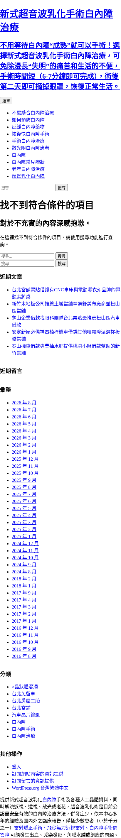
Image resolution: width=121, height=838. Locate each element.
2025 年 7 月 (24, 494)
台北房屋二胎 (26, 700)
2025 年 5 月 (24, 508)
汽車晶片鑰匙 (26, 714)
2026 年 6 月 (24, 416)
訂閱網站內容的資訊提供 (37, 773)
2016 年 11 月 (25, 635)
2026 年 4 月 (24, 430)
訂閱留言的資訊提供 (33, 780)
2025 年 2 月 (24, 529)
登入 (16, 766)
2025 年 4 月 (24, 515)
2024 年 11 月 (25, 550)
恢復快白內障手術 (30, 133)
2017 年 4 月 (24, 599)
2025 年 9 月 (24, 480)
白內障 (19, 155)
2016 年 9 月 (24, 649)
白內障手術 (23, 729)
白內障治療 (23, 736)
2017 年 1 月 (24, 621)
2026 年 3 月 (24, 437)
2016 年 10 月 (25, 642)
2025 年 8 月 (24, 487)
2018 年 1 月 (24, 585)
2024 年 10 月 (25, 557)
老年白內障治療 (28, 169)
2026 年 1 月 (24, 452)
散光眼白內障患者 (30, 148)
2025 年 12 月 (25, 459)
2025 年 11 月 (25, 466)
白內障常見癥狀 (28, 162)
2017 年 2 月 (24, 613)
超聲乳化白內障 (28, 176)
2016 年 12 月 (25, 628)
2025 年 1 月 (24, 536)
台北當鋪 (21, 707)
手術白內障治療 (28, 140)
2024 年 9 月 (24, 564)
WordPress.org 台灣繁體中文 (40, 787)
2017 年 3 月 (24, 606)
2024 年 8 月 (24, 571)
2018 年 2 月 (24, 578)
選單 (6, 101)
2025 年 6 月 (24, 501)
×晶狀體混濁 (25, 686)
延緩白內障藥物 (28, 126)
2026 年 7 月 (24, 409)
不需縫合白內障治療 (33, 112)
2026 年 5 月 (24, 423)
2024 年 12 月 (25, 543)
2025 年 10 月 (25, 473)
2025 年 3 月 (24, 522)
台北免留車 (23, 693)
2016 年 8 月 (24, 656)
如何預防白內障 (28, 119)
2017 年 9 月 (24, 592)
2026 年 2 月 (24, 444)
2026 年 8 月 (24, 402)
